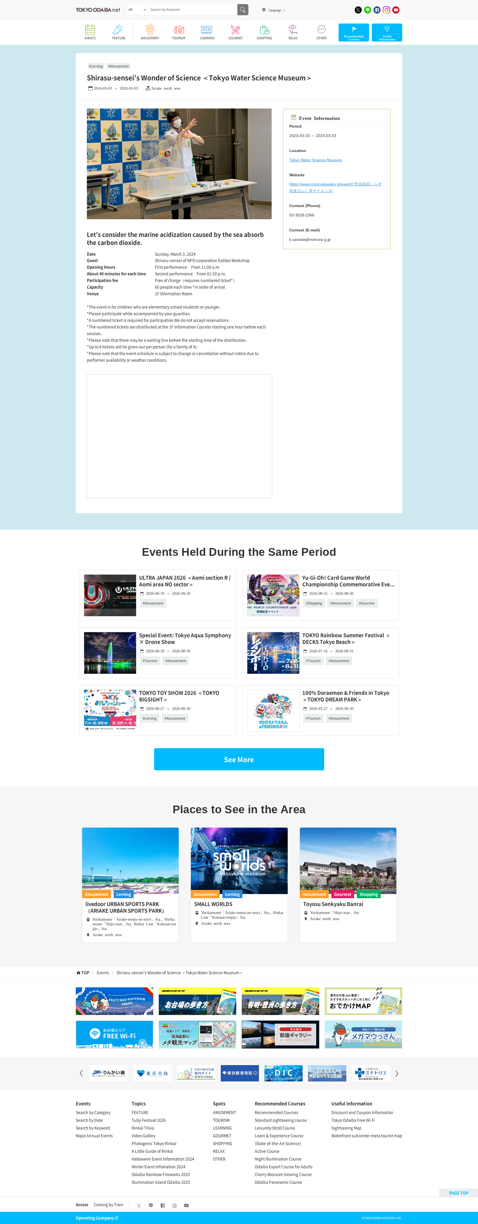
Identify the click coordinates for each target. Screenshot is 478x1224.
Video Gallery (143, 1135)
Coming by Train (108, 1204)
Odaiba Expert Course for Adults (284, 1166)
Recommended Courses (276, 1112)
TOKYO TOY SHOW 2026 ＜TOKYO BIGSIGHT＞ (179, 696)
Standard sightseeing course (281, 1120)
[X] (358, 10)
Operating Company (95, 1217)
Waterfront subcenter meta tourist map (366, 1135)
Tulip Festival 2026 (149, 1120)
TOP (85, 972)
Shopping (315, 603)
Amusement (119, 66)
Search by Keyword (93, 1127)
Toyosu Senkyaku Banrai (333, 904)
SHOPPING (264, 38)
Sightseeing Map (346, 1127)
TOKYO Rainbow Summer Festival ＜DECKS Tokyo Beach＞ (346, 638)
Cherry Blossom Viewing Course (283, 1174)
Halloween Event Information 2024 (163, 1158)
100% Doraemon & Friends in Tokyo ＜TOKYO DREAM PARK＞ (345, 696)
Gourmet (368, 603)
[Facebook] (377, 10)
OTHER (321, 38)
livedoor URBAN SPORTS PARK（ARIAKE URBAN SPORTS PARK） (126, 907)
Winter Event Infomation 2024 (158, 1166)
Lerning (97, 66)
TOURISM (178, 38)
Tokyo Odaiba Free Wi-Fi (353, 1120)
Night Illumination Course (278, 1158)
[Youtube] (395, 10)
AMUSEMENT (150, 38)
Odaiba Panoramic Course (278, 1182)
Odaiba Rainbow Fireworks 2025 (161, 1174)
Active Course (267, 1151)
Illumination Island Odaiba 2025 (161, 1182)
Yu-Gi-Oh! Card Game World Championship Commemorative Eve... (348, 581)
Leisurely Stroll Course (275, 1127)
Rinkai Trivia (143, 1127)
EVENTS (90, 38)
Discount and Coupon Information (362, 1112)
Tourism (151, 660)
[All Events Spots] (137, 9)
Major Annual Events (94, 1135)
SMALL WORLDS (213, 904)
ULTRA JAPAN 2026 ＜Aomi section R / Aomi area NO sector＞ (185, 581)
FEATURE (118, 38)
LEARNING (207, 38)
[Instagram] (386, 10)
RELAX (293, 38)
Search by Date (89, 1120)
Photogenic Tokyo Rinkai (154, 1143)
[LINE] (367, 10)
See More (239, 759)
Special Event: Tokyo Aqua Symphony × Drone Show (185, 638)
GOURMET (235, 38)
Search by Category (93, 1112)
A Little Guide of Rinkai (152, 1151)
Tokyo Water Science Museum (315, 160)
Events (103, 972)
